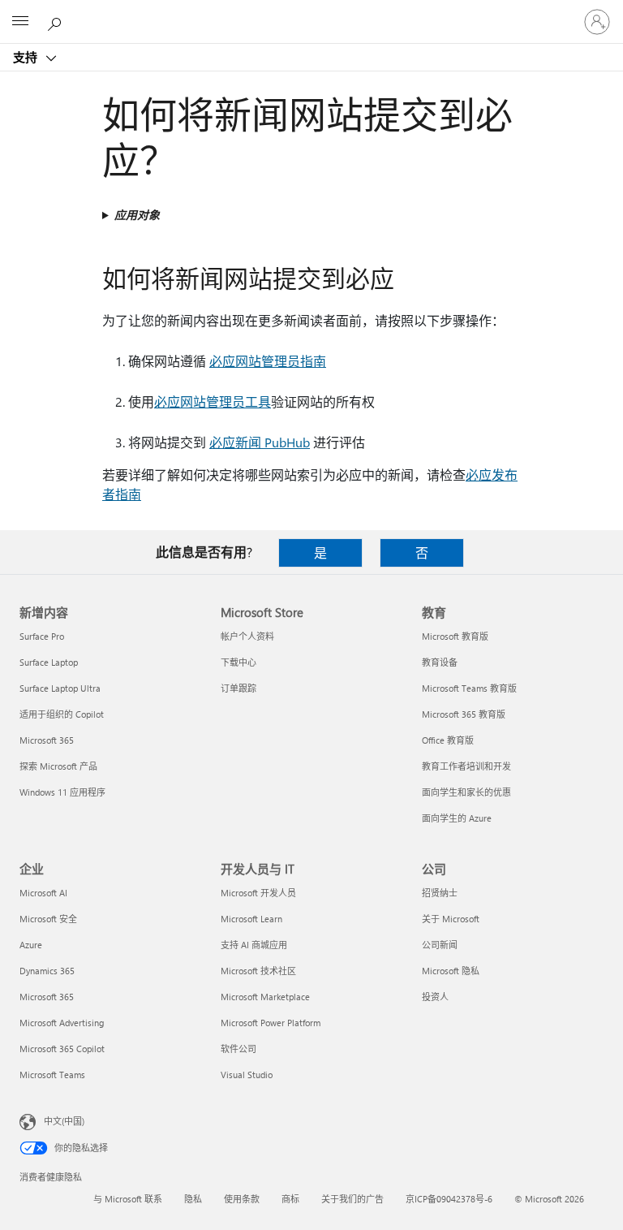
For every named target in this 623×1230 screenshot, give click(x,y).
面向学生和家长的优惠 (466, 792)
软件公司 (238, 1048)
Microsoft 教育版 (455, 636)
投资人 (435, 996)
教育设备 (440, 662)
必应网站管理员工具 (212, 401)
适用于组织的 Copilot (61, 714)
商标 (290, 1199)
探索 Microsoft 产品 (58, 766)
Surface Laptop (48, 662)
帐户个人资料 (247, 636)
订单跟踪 (238, 688)
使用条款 (242, 1199)
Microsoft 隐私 (450, 971)
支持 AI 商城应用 (254, 945)
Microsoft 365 (46, 740)
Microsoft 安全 (48, 919)
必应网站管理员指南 (267, 360)
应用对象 (137, 214)
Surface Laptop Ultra (60, 688)
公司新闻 (440, 945)
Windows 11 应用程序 (62, 792)
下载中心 (238, 662)
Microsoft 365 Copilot (62, 1048)
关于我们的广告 (352, 1199)
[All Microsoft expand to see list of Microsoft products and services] (20, 21)
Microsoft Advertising (61, 1022)
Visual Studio (247, 1074)
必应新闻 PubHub (259, 442)
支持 (27, 57)
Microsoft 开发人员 (258, 893)
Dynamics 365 (47, 971)
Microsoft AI (43, 893)
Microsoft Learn (251, 919)
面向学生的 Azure (457, 818)
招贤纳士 (440, 893)
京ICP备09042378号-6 (449, 1199)
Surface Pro (41, 636)
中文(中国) (64, 1121)
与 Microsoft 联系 (127, 1199)
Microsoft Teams (52, 1074)
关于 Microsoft (450, 919)
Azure (30, 945)
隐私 (193, 1199)
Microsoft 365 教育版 (463, 714)
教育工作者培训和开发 (466, 766)
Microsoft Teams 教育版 (469, 688)
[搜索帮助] (57, 21)
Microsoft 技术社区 (258, 971)
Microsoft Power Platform (270, 1022)
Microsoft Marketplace (265, 996)
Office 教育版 (448, 740)
